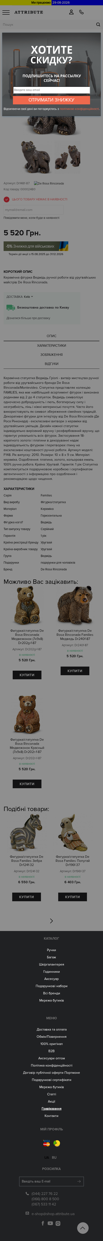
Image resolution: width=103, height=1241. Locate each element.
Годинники (51, 972)
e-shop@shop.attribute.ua (53, 1213)
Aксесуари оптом (51, 1058)
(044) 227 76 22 (45, 1193)
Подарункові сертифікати (51, 1080)
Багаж (51, 957)
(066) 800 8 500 (45, 1199)
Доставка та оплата (52, 1029)
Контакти (51, 1116)
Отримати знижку (51, 100)
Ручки (51, 950)
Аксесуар (51, 979)
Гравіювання (52, 1109)
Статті (51, 1094)
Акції (51, 1101)
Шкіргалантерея (51, 964)
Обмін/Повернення (52, 1037)
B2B (51, 1051)
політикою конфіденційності (79, 109)
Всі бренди (51, 993)
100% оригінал (51, 1044)
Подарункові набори (52, 986)
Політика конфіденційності (51, 1065)
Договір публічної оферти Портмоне (51, 1073)
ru (54, 1158)
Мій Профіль (51, 1129)
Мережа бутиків (51, 1000)
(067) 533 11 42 (44, 1204)
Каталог (51, 939)
